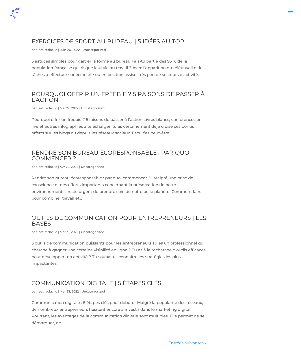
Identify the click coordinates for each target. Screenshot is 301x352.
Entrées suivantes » (187, 343)
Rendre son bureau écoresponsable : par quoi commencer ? (111, 155)
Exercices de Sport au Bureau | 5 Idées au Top (108, 41)
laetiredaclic (47, 50)
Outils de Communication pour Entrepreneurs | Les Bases (119, 220)
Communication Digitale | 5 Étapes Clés (96, 283)
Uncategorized (94, 50)
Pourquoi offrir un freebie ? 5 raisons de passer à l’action (118, 97)
